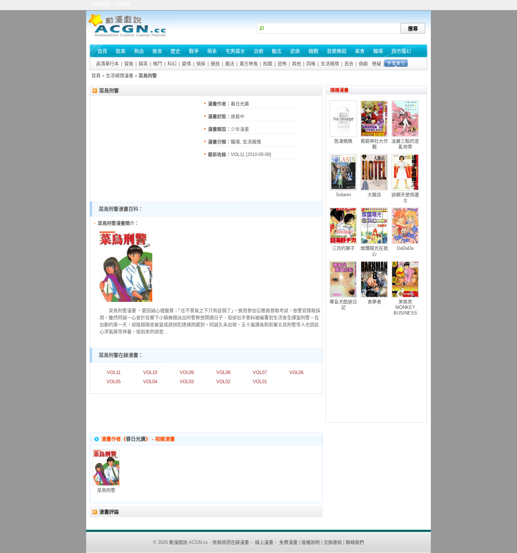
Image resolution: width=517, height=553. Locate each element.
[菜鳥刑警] (126, 300)
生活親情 (330, 63)
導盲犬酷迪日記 (343, 304)
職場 (235, 141)
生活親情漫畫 (119, 75)
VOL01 (260, 381)
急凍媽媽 (343, 141)
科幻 (172, 63)
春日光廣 (240, 103)
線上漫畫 (264, 542)
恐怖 (282, 63)
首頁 (96, 75)
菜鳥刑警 (109, 90)
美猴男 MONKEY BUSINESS (405, 307)
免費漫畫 (288, 542)
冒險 (128, 63)
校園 (267, 63)
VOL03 (187, 381)
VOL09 (187, 372)
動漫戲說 (178, 542)
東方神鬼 (249, 63)
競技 (215, 63)
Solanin (343, 194)
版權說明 (310, 542)
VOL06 (296, 372)
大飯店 (374, 194)
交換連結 (333, 542)
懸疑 (376, 63)
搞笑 (143, 63)
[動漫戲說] (130, 37)
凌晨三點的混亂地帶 (405, 143)
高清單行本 (107, 63)
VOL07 (260, 372)
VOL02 (223, 381)
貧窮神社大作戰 (374, 143)
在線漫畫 (240, 542)
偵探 (200, 63)
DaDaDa (405, 248)
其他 (296, 63)
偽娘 (363, 63)
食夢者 (374, 301)
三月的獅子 (343, 248)
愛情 (186, 63)
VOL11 (237, 154)
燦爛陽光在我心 (374, 251)
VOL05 (114, 381)
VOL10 (150, 372)
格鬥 (157, 63)
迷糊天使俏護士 (405, 197)
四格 (310, 63)
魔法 (229, 63)
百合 (348, 63)
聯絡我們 (355, 542)
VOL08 (223, 372)
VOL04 (150, 381)
